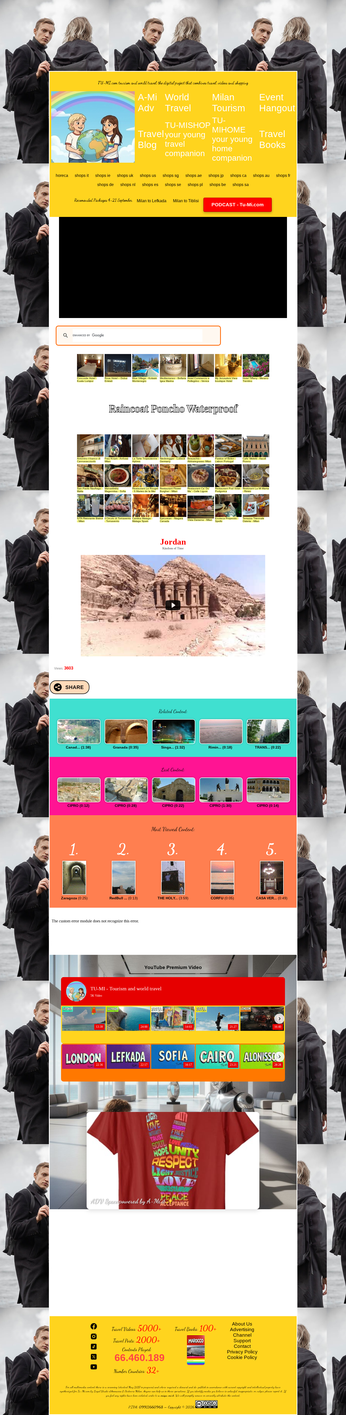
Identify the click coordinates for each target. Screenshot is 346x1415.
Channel (242, 1335)
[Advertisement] (173, 35)
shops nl (128, 184)
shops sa (241, 184)
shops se (173, 184)
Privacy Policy (242, 1351)
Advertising (242, 1329)
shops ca (238, 175)
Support (242, 1340)
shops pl (195, 184)
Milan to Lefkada (151, 201)
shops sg (171, 175)
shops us (148, 175)
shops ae (193, 175)
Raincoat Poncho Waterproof (173, 408)
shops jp (216, 175)
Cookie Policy (242, 1357)
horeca (62, 175)
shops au (261, 175)
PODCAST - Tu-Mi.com (238, 204)
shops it (82, 175)
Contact (242, 1346)
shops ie (102, 175)
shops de (105, 184)
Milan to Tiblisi (186, 201)
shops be (217, 184)
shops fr (283, 175)
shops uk (125, 175)
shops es (150, 184)
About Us (242, 1324)
